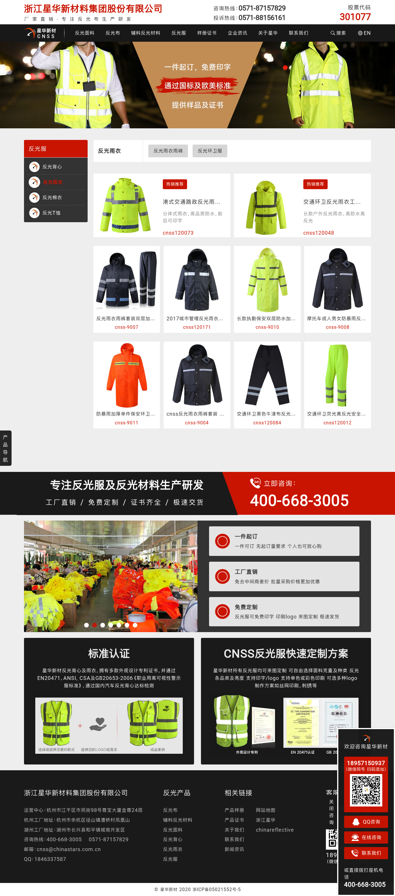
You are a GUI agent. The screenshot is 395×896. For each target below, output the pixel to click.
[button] (86, 625)
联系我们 (299, 32)
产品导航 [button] (5, 448)
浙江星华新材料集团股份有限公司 (93, 8)
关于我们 (234, 829)
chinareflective (275, 829)
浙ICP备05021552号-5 (217, 889)
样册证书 (207, 32)
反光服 (178, 32)
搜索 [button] (341, 32)
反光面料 (85, 32)
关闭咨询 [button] (331, 812)
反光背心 (173, 839)
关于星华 (268, 32)
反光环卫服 (210, 150)
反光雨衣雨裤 (168, 150)
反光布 (113, 32)
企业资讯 (238, 32)
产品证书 (234, 819)
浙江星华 (266, 819)
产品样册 (234, 810)
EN (367, 32)
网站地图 (266, 810)
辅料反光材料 (145, 32)
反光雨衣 (173, 849)
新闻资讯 (234, 849)
